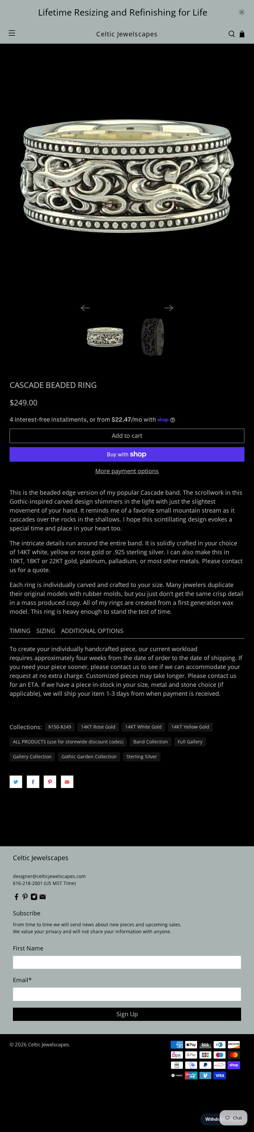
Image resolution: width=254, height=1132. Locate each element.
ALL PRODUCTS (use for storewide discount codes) (68, 742)
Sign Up (127, 1014)
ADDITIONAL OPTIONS (92, 631)
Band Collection (150, 742)
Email (22, 980)
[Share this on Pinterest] (50, 782)
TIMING (20, 631)
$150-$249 (59, 727)
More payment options (127, 471)
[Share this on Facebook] (33, 782)
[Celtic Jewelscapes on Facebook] (16, 899)
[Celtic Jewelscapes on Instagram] (34, 899)
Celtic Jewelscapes (48, 1044)
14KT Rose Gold (98, 727)
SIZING (45, 631)
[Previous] (85, 308)
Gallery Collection (32, 757)
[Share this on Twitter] (16, 782)
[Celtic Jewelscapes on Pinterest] (25, 899)
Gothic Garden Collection (89, 757)
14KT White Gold (143, 727)
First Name (28, 948)
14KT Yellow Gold (190, 727)
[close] (241, 12)
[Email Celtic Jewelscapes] (42, 899)
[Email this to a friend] (67, 782)
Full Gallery (190, 742)
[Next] (169, 308)
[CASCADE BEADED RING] (127, 180)
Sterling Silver (141, 757)
